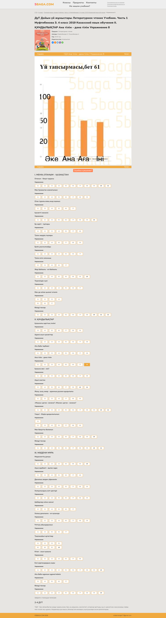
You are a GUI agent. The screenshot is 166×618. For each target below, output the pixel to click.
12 (108, 315)
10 (101, 186)
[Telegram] (58, 42)
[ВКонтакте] (53, 42)
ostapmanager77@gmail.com (122, 615)
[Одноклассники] (55, 42)
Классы (67, 2)
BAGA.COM (44, 4)
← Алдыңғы (39, 54)
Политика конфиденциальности (116, 4)
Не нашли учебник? (79, 6)
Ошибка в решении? (83, 170)
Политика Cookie (111, 6)
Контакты (91, 2)
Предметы (78, 2)
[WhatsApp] (62, 42)
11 (108, 186)
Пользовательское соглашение (115, 2)
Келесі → (127, 54)
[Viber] (60, 42)
